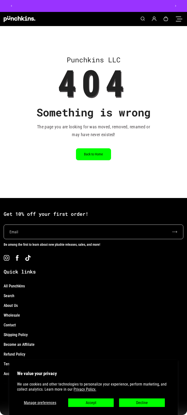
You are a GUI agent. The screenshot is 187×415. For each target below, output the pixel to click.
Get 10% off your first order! (46, 214)
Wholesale (12, 315)
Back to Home (93, 154)
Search (9, 295)
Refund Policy (14, 354)
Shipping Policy (16, 334)
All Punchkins (14, 286)
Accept (91, 402)
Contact (10, 325)
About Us (11, 305)
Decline (142, 402)
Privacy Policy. (85, 389)
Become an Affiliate (19, 344)
